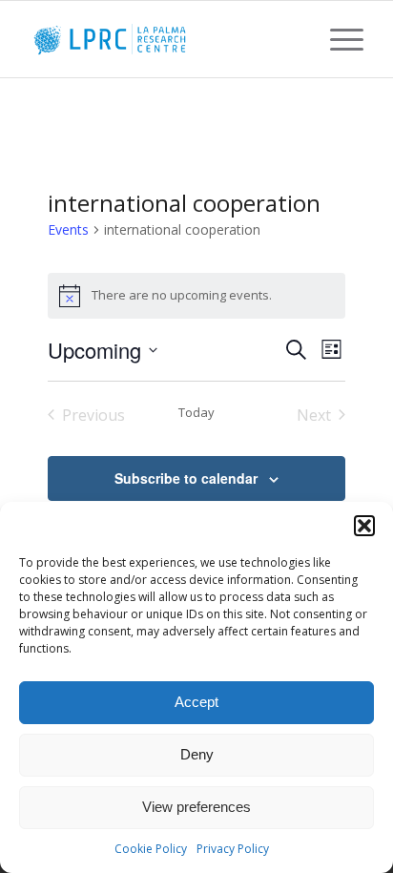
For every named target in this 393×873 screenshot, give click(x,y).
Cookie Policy (150, 849)
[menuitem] (337, 39)
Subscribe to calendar (186, 478)
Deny (197, 754)
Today (196, 413)
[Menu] (337, 39)
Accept (196, 702)
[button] (364, 525)
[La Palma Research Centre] (163, 39)
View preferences (196, 807)
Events (68, 229)
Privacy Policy (232, 849)
